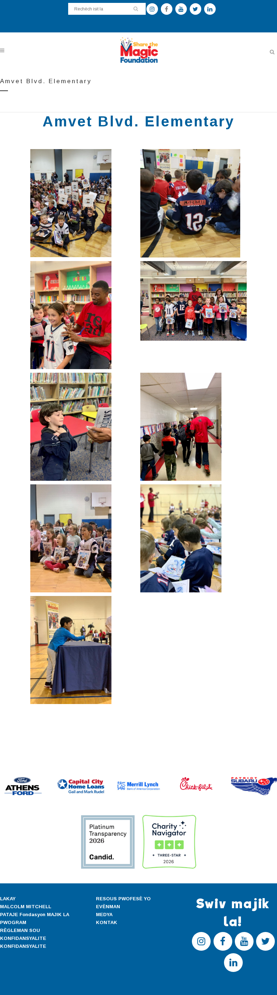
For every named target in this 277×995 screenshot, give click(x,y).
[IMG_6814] (83, 315)
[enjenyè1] (83, 203)
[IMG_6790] (193, 301)
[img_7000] (193, 203)
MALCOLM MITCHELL (25, 906)
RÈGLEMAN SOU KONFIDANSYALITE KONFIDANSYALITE (23, 938)
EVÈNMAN (108, 906)
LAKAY (8, 898)
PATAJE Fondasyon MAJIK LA (34, 914)
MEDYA (104, 914)
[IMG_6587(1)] (83, 650)
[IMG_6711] (83, 538)
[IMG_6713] (193, 427)
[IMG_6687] (193, 538)
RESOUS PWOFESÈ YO (123, 898)
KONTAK (106, 922)
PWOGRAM (13, 922)
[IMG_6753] (83, 427)
